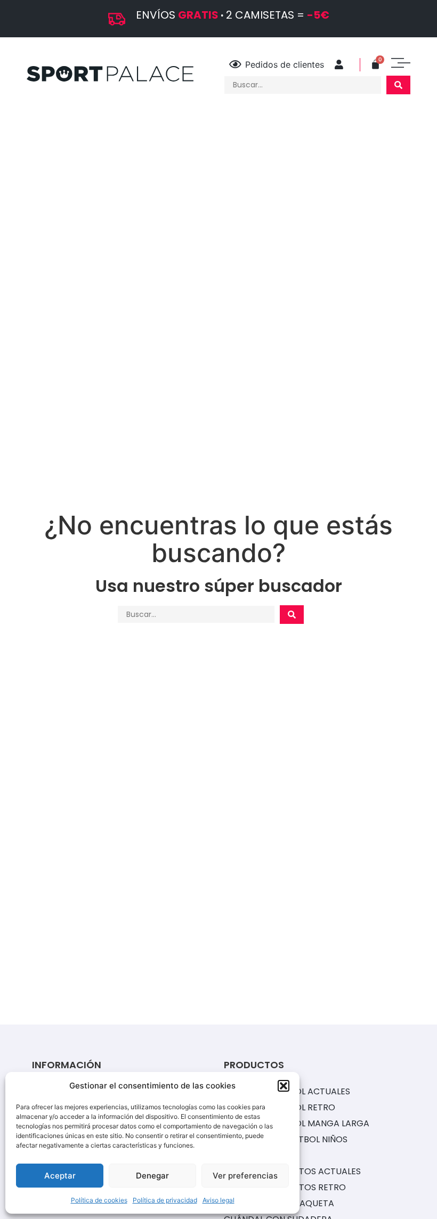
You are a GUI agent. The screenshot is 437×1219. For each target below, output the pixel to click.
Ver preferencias (245, 1176)
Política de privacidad (165, 1200)
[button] (283, 1085)
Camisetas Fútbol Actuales (287, 1091)
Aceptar (60, 1176)
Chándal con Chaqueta (279, 1203)
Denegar (152, 1176)
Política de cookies (99, 1200)
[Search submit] (398, 85)
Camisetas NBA (257, 1155)
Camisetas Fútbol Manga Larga (296, 1123)
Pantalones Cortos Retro (285, 1187)
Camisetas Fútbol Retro (279, 1107)
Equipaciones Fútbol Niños (285, 1139)
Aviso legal (218, 1200)
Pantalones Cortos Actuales (292, 1171)
